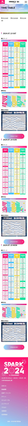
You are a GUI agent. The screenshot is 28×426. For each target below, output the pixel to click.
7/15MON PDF (14, 347)
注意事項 (3, 411)
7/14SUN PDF (14, 241)
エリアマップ (5, 404)
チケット (3, 396)
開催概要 (3, 389)
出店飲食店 (4, 414)
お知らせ (3, 386)
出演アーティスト (6, 393)
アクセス (3, 407)
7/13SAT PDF (14, 136)
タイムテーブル (5, 400)
